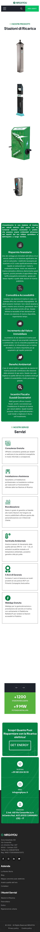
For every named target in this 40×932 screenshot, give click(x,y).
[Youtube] (19, 859)
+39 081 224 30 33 (20, 772)
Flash (7, 199)
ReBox (8, 155)
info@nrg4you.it (20, 792)
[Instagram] (8, 859)
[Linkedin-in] (14, 859)
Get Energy (19, 745)
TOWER (9, 112)
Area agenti (32, 8)
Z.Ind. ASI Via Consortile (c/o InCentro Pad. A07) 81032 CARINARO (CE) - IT (20, 815)
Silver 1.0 (9, 68)
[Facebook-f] (3, 859)
